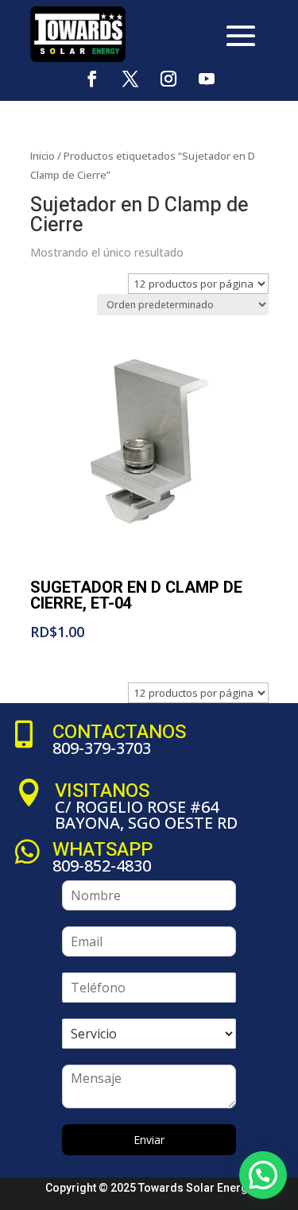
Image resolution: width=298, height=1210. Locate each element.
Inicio (42, 156)
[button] (263, 1175)
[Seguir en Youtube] (207, 79)
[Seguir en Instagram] (168, 79)
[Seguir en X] (130, 79)
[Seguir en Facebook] (92, 79)
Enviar (149, 1139)
